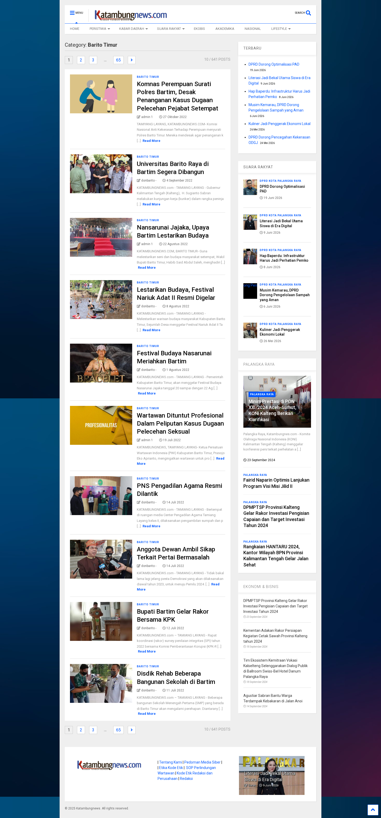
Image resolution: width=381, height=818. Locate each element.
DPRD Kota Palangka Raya (280, 180)
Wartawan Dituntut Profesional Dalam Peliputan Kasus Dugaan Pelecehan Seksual (180, 423)
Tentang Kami (170, 762)
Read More (151, 141)
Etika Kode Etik (171, 768)
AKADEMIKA (224, 29)
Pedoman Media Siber (202, 762)
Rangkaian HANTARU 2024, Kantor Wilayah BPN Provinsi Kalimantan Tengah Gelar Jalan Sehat (275, 555)
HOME (74, 29)
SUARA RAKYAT (169, 29)
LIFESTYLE (279, 29)
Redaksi (186, 779)
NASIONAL (253, 29)
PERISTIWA (98, 29)
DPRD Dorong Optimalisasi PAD (274, 64)
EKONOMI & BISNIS (261, 587)
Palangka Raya (262, 394)
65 (118, 60)
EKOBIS (199, 29)
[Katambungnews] (128, 19)
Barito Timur (148, 76)
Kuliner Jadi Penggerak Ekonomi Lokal (280, 124)
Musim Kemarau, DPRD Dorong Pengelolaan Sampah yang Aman (285, 295)
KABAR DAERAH (131, 29)
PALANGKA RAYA (259, 364)
